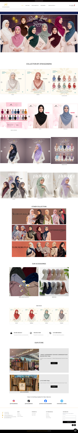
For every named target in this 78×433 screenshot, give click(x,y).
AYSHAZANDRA (43, 5)
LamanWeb (49, 430)
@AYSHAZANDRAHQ (14, 403)
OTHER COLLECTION (51, 5)
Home (22, 5)
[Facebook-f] (73, 425)
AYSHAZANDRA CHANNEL (62, 403)
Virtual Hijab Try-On (35, 5)
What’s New (27, 5)
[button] (2, 33)
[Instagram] (75, 425)
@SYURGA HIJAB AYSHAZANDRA (45, 403)
